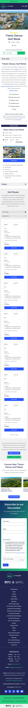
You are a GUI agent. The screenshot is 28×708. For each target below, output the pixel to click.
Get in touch (18, 119)
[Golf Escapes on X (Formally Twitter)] (13, 691)
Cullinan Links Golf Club (7, 86)
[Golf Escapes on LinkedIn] (6, 691)
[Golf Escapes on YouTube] (21, 691)
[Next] (23, 152)
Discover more (14, 497)
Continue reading (13, 90)
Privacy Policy (19, 552)
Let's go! (21, 53)
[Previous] (4, 152)
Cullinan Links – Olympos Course (13, 135)
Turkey (10, 133)
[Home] (9, 42)
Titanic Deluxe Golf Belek (13, 130)
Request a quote (14, 453)
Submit (5, 565)
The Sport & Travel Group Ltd (14, 680)
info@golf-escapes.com (15, 667)
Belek (16, 69)
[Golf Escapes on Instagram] (9, 691)
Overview (5, 59)
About (4, 184)
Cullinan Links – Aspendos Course (13, 137)
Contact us (13, 1)
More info (14, 160)
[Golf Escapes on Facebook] (17, 691)
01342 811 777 (16, 664)
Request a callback (14, 457)
